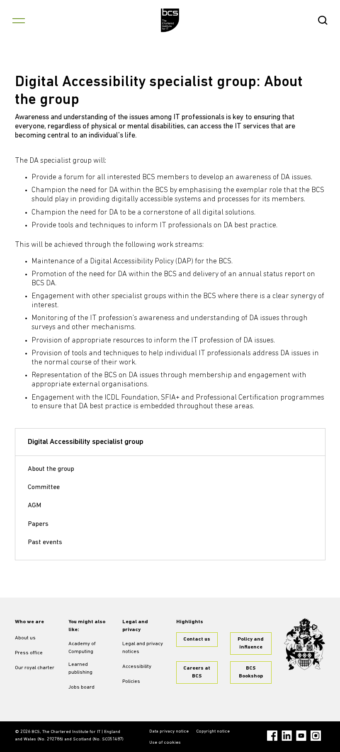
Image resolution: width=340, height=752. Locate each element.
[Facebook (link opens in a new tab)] (272, 735)
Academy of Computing (82, 647)
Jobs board (81, 687)
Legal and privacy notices (142, 647)
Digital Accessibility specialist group (85, 442)
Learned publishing (80, 668)
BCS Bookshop (251, 672)
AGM (34, 505)
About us (25, 638)
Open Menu (18, 20)
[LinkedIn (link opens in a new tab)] (287, 735)
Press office (29, 653)
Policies (131, 681)
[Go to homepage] (170, 20)
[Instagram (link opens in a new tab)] (316, 735)
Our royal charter (34, 667)
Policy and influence (251, 643)
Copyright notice (213, 731)
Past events (45, 542)
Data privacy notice (169, 731)
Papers (38, 524)
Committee (44, 487)
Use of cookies (165, 742)
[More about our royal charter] (304, 644)
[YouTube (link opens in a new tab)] (301, 735)
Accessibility (136, 666)
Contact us (196, 639)
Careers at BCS (196, 672)
